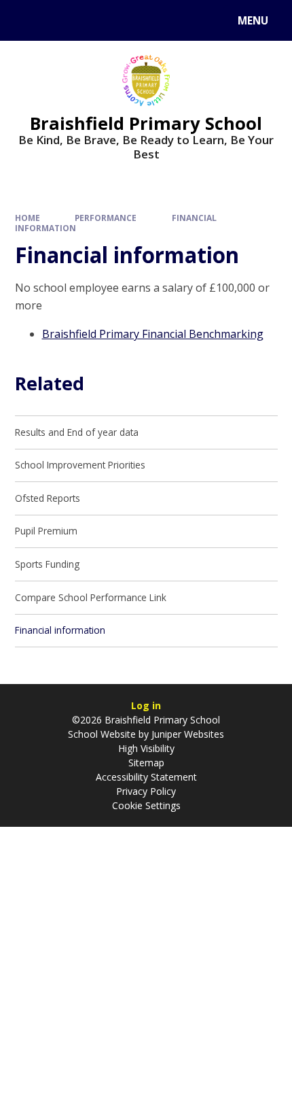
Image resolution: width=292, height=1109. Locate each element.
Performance (105, 217)
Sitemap (146, 762)
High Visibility (146, 748)
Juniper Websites (186, 734)
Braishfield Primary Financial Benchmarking (152, 333)
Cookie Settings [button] (146, 805)
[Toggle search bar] (27, 20)
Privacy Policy (146, 791)
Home (27, 217)
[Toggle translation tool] (61, 20)
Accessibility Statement (146, 776)
